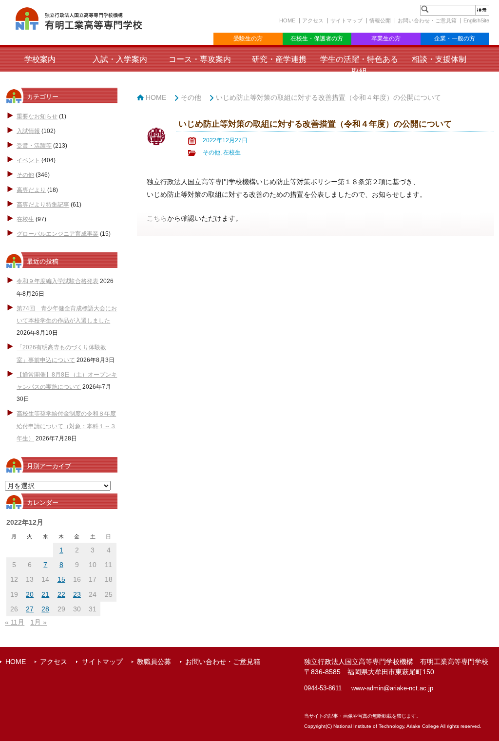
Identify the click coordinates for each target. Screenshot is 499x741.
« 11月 (14, 622)
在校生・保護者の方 (316, 38)
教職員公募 (154, 661)
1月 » (38, 622)
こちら (157, 218)
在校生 (25, 219)
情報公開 (380, 20)
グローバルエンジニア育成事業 (57, 233)
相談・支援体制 (439, 59)
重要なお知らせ (37, 116)
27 (30, 609)
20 (30, 594)
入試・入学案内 (120, 59)
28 (45, 609)
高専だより (31, 190)
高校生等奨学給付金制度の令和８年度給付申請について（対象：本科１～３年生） (66, 425)
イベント (28, 160)
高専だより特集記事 (43, 204)
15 (61, 579)
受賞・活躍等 (34, 145)
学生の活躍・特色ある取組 (359, 65)
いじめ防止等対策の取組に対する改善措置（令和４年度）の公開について (328, 97)
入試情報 (28, 131)
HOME (287, 20)
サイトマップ (346, 20)
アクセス (313, 20)
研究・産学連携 (279, 59)
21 (45, 594)
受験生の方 (248, 38)
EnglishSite (476, 20)
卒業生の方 (386, 38)
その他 (25, 174)
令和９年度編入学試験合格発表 (57, 281)
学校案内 (40, 59)
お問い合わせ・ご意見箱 (427, 20)
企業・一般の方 (454, 38)
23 (77, 594)
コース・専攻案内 (200, 59)
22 (61, 594)
